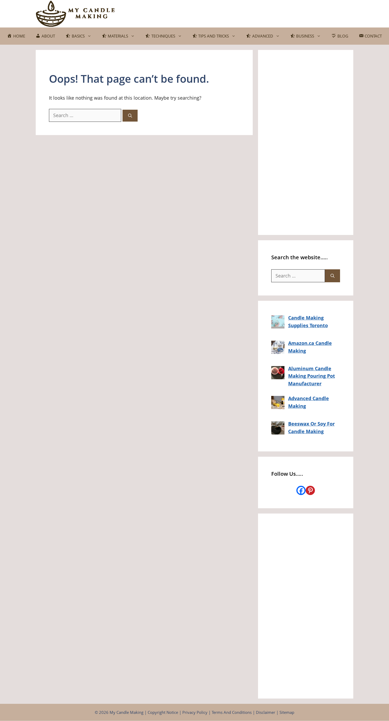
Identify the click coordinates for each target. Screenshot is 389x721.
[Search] (130, 116)
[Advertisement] (305, 142)
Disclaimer (265, 712)
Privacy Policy (194, 712)
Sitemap (286, 712)
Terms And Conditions (232, 712)
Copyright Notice (163, 712)
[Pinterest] (310, 490)
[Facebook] (301, 490)
